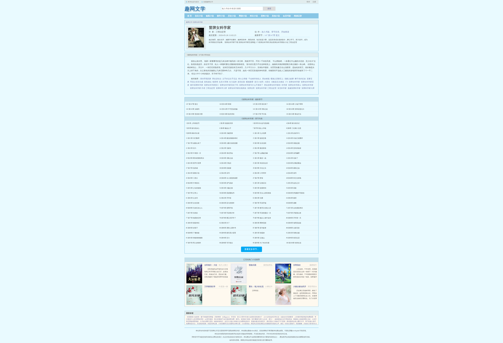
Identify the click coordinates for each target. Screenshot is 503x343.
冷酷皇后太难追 (277, 82)
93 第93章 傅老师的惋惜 (194, 238)
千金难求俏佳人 (254, 79)
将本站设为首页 (193, 2)
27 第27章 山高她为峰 (260, 153)
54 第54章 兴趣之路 (226, 188)
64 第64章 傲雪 (291, 198)
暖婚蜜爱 (249, 82)
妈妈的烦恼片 (218, 321)
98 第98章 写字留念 (226, 243)
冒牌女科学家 (198, 22)
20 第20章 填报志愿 (293, 143)
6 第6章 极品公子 (225, 128)
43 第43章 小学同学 (259, 173)
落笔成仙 (207, 82)
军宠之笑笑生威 (196, 82)
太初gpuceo (226, 317)
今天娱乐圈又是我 (206, 321)
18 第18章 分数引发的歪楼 (228, 143)
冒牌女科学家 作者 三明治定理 (203, 88)
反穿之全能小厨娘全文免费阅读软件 (237, 321)
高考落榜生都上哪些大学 (295, 321)
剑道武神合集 (212, 324)
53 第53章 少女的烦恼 (193, 188)
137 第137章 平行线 (259, 114)
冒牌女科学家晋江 (212, 85)
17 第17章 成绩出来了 (193, 143)
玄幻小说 (199, 16)
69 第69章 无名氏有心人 (194, 208)
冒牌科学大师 (222, 88)
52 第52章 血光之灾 (293, 183)
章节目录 (275, 32)
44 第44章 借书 (291, 173)
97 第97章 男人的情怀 (193, 243)
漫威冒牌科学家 (295, 88)
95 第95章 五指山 (259, 238)
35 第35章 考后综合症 (260, 163)
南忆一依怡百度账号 (287, 324)
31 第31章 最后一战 (259, 158)
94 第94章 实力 (224, 238)
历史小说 (232, 16)
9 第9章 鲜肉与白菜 (192, 133)
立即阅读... (255, 290)
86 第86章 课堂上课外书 (227, 228)
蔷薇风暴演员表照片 (258, 321)
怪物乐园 (252, 265)
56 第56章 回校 (291, 188)
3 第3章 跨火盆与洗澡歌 (261, 123)
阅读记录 (298, 16)
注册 (314, 2)
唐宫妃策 (241, 82)
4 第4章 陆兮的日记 (293, 123)
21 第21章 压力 (191, 148)
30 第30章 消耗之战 (226, 158)
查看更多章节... (251, 249)
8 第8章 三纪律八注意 (293, 128)
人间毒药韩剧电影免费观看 (303, 317)
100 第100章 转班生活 (293, 243)
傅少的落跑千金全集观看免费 (224, 319)
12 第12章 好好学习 (293, 133)
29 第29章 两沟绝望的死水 (195, 158)
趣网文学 (189, 22)
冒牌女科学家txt (295, 85)
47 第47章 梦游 (258, 178)
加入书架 (265, 32)
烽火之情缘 (242, 79)
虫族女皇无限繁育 (287, 317)
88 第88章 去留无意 (293, 228)
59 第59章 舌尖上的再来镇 (262, 193)
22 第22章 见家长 (225, 148)
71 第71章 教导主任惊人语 (262, 208)
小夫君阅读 (246, 324)
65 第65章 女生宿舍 (192, 203)
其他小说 (276, 16)
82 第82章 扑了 (224, 223)
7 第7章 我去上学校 (259, 128)
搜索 (269, 8)
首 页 (189, 16)
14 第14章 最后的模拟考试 (228, 138)
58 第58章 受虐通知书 (226, 193)
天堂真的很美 (201, 324)
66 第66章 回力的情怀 (226, 203)
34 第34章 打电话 (225, 163)
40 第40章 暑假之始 (293, 168)
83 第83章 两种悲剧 (259, 223)
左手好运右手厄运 (229, 79)
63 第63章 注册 (258, 198)
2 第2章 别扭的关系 (226, 123)
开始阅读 (285, 32)
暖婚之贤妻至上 (277, 79)
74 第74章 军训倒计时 (226, 213)
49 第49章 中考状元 (192, 183)
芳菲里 (233, 317)
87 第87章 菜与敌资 (259, 228)
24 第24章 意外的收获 (293, 148)
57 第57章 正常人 (192, 193)
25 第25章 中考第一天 (193, 153)
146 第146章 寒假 (225, 104)
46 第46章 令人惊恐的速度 (228, 178)
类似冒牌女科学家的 (273, 85)
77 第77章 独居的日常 (193, 218)
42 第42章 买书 (224, 173)
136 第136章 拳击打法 (293, 114)
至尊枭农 (297, 265)
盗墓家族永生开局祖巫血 (283, 319)
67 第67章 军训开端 (259, 203)
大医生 (267, 82)
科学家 (285, 85)
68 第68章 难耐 (291, 203)
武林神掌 (218, 317)
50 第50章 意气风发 (226, 183)
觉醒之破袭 (289, 79)
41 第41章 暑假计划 (192, 173)
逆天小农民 (259, 82)
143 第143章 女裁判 (192, 109)
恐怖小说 (265, 16)
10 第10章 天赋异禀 (226, 133)
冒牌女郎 (251, 88)
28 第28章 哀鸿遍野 (293, 153)
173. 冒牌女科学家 (293, 82)
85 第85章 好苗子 (192, 228)
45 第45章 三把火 (192, 178)
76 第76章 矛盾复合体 (293, 213)
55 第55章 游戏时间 (259, 188)
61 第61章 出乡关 (192, 198)
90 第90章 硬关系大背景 (227, 233)
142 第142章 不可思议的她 (228, 109)
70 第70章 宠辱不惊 (226, 208)
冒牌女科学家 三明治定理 (266, 88)
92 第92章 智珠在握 (293, 233)
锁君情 (215, 82)
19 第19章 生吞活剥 (259, 143)
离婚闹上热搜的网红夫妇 (302, 319)
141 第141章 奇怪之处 (260, 109)
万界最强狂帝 (209, 287)
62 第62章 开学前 (225, 198)
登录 (308, 2)
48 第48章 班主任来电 (293, 178)
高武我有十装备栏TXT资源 (276, 321)
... (252, 269)
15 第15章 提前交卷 (259, 138)
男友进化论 (216, 79)
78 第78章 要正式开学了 (227, 218)
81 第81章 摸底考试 (192, 223)
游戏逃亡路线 (245, 319)
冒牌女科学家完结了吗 (229, 85)
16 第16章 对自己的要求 (294, 138)
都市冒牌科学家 (197, 85)
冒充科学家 (282, 88)
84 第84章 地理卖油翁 (293, 223)
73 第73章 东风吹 (192, 213)
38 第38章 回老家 (225, 168)
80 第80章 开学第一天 (293, 218)
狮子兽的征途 (300, 79)
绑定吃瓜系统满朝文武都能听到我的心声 (265, 324)
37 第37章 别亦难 (192, 168)
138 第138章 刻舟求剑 (226, 114)
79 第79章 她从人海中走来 (262, 218)
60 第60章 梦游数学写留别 (295, 193)
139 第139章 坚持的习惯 (194, 114)
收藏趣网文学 (208, 2)
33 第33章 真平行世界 (193, 163)
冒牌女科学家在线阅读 (237, 88)
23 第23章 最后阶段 (259, 148)
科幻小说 (254, 16)
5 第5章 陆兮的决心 (192, 128)
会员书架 (287, 16)
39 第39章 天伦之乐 (259, 168)
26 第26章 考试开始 (226, 153)
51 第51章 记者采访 (259, 183)
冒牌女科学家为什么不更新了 (251, 85)
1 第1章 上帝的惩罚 (192, 123)
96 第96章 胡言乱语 (293, 238)
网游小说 (243, 16)
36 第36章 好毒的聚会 (293, 163)
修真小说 (210, 16)
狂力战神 (233, 82)
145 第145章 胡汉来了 (260, 104)
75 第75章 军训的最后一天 (262, 213)
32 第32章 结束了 (292, 158)
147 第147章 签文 (272, 35)
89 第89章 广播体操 (192, 233)
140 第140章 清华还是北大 (295, 109)
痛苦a (238, 319)
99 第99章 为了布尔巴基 (261, 243)
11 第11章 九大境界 (259, 133)
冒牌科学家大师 (308, 88)
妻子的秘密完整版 (207, 317)
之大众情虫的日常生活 (271, 317)
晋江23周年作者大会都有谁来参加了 (249, 317)
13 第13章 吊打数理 (192, 138)
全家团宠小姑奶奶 (193, 317)
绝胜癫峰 (299, 324)
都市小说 (221, 16)
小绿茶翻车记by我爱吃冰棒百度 (229, 324)
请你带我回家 (205, 79)
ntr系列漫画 (209, 319)
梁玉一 (271, 319)
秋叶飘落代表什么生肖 (259, 319)
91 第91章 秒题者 (259, 233)
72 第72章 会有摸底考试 (294, 208)
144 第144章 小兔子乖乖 (294, 104)
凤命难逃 (266, 79)
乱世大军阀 (223, 82)
